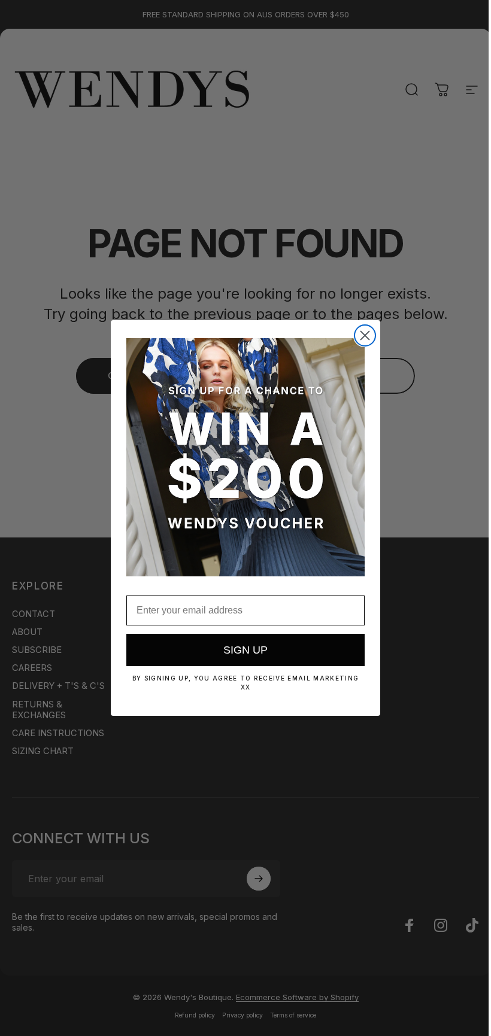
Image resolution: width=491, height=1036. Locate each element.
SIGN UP (245, 650)
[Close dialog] (364, 335)
